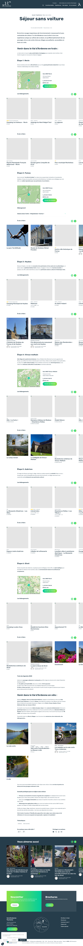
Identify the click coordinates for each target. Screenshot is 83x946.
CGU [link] (43, 941)
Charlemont (59, 664)
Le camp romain (12, 457)
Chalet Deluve (60, 420)
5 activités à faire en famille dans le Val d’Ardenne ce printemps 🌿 (40, 871)
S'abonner (14, 905)
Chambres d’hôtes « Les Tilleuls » (63, 512)
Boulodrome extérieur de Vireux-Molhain (63, 459)
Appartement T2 (60, 627)
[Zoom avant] (19, 84)
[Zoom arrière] (19, 87)
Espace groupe (64, 926)
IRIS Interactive (73, 941)
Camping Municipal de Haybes (17, 303)
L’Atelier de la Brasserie (39, 551)
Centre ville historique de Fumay (63, 250)
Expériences (58, 5)
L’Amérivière (35, 511)
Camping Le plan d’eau (15, 627)
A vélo (9, 779)
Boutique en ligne (65, 918)
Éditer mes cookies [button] (58, 941)
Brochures (63, 920)
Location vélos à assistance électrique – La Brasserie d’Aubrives (64, 553)
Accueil (33, 15)
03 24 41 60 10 (48, 378)
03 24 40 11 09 (48, 80)
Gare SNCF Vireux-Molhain (50, 371)
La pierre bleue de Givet (39, 666)
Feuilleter (49, 905)
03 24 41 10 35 (48, 195)
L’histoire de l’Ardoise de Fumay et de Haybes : (15, 343)
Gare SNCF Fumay (47, 188)
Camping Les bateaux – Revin (17, 122)
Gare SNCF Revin (47, 74)
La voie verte (11, 746)
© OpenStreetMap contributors (34, 88)
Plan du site (50, 941)
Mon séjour (65, 5)
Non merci (5, 939)
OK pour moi (22, 939)
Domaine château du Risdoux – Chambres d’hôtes (41, 421)
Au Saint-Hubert (60, 303)
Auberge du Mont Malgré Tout (41, 122)
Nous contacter (12, 929)
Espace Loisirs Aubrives (15, 551)
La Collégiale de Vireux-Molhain (39, 458)
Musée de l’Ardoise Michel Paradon (40, 249)
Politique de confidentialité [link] (36, 941)
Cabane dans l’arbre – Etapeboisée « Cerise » (30, 213)
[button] (72, 94)
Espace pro (63, 924)
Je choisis (14, 939)
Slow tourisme (26, 823)
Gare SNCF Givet (47, 578)
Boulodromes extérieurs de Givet (16, 666)
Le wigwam (59, 122)
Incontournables (50, 5)
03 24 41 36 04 (48, 585)
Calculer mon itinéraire (50, 86)
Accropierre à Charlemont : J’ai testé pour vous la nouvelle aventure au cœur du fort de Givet (65, 872)
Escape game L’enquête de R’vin (40, 163)
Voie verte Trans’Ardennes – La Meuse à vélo (40, 749)
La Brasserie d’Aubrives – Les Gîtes (17, 512)
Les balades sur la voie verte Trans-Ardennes (65, 748)
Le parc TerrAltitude (14, 248)
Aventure (20, 823)
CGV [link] (46, 941)
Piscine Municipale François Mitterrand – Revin (16, 163)
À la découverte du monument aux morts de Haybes (41, 343)
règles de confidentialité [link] (40, 942)
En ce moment (72, 5)
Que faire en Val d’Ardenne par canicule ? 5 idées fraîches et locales (17, 871)
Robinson (34, 303)
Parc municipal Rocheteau (64, 162)
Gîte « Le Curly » (12, 420)
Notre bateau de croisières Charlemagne (67, 3)
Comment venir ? (65, 922)
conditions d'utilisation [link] (50, 942)
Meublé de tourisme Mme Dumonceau (39, 628)
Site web (46, 82)
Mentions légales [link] (25, 941)
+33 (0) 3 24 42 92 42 (11, 922)
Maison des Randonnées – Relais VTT (64, 343)
